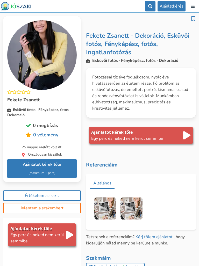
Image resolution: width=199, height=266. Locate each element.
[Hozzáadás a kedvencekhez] (193, 18)
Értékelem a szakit (42, 195)
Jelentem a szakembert (41, 208)
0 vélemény (45, 135)
